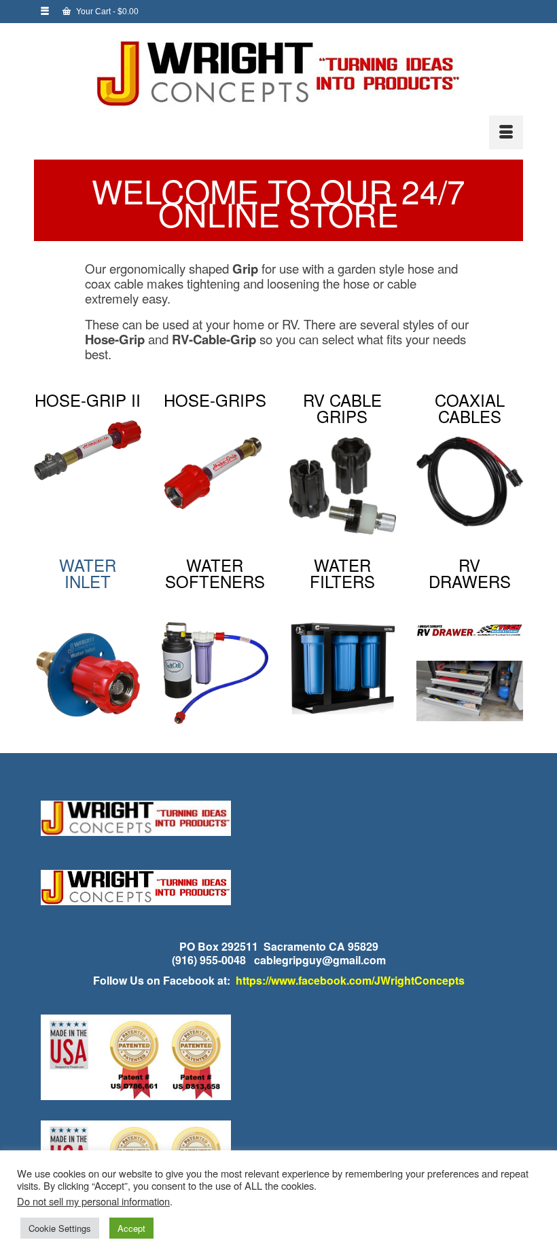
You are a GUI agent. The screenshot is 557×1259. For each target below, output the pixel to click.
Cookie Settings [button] (60, 1228)
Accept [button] (131, 1228)
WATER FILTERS (342, 573)
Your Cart (106, 11)
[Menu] (506, 132)
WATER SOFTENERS (215, 573)
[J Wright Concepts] (278, 74)
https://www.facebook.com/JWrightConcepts (350, 980)
